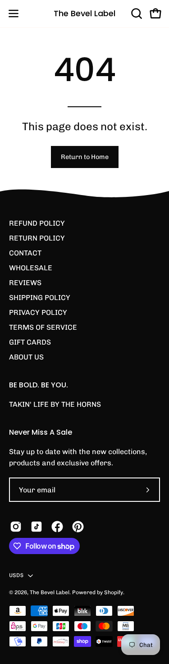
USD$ (16, 575)
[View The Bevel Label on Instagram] (16, 526)
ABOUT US (26, 357)
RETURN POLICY (37, 238)
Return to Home (85, 157)
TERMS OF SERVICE (43, 327)
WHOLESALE (30, 268)
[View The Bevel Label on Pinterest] (78, 526)
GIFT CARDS (30, 342)
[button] (135, 13)
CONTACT (25, 253)
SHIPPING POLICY (39, 297)
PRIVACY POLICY (38, 312)
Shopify (113, 592)
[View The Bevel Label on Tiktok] (36, 526)
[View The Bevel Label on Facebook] (57, 526)
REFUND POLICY (37, 223)
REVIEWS (25, 282)
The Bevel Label (84, 13)
